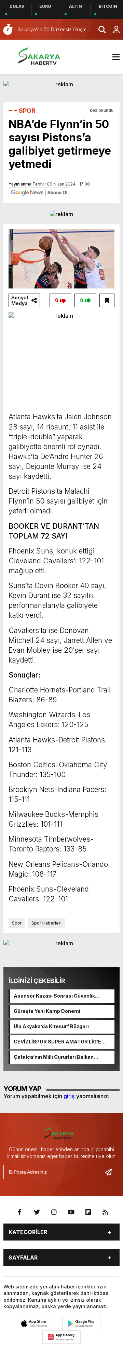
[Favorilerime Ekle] (106, 300)
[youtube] (71, 1212)
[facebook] (20, 1212)
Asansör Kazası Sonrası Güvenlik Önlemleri (54, 996)
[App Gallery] (61, 1337)
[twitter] (37, 1212)
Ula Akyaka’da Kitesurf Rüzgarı (51, 1026)
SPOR (27, 110)
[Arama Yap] (99, 29)
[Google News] (39, 192)
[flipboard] (88, 1212)
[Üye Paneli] (113, 29)
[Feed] (105, 1212)
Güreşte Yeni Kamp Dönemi (47, 1011)
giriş (69, 1096)
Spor (17, 923)
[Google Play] (81, 1323)
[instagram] (54, 1212)
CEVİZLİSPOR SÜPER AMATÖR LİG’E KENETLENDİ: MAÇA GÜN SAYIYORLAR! (61, 1042)
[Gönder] (111, 1172)
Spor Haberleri (46, 923)
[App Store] (35, 1323)
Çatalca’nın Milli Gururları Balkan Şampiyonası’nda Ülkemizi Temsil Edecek (55, 1057)
